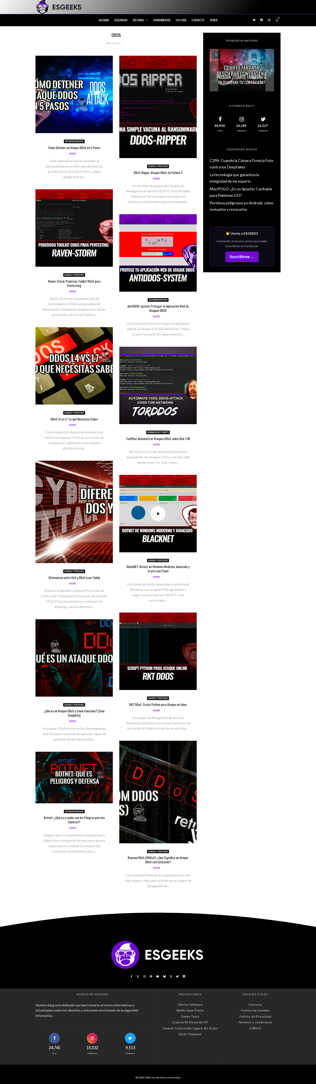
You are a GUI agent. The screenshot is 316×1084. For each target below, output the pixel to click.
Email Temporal (190, 1034)
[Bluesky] (164, 976)
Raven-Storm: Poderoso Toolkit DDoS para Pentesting (74, 283)
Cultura (181, 20)
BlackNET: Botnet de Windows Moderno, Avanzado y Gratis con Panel (158, 568)
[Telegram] (254, 20)
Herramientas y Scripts (158, 432)
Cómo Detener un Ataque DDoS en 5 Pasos (74, 147)
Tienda (213, 20)
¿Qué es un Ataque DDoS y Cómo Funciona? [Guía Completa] (74, 713)
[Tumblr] (171, 976)
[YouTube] (157, 976)
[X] (137, 976)
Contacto (198, 20)
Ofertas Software (190, 1004)
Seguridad (120, 20)
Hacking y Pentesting (74, 274)
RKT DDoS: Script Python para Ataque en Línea (158, 704)
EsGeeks (72, 153)
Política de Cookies (255, 1010)
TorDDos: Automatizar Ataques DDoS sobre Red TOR (158, 438)
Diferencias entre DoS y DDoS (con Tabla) (74, 577)
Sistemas (138, 20)
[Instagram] (144, 976)
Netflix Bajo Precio (190, 1010)
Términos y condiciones (255, 1022)
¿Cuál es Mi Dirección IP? (190, 1022)
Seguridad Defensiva (74, 141)
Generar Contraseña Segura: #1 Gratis (190, 1028)
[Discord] (261, 20)
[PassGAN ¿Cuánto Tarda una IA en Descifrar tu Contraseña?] (242, 70)
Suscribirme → (242, 256)
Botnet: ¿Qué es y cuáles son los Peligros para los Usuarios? (74, 819)
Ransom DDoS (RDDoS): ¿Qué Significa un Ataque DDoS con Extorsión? (158, 859)
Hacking (104, 20)
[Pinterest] (151, 976)
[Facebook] (131, 976)
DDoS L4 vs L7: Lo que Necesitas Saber (74, 419)
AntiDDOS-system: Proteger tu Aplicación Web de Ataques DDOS (158, 308)
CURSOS (255, 1028)
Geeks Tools (190, 1016)
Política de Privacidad (255, 1016)
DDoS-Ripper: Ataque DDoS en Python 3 (158, 172)
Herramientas (161, 20)
